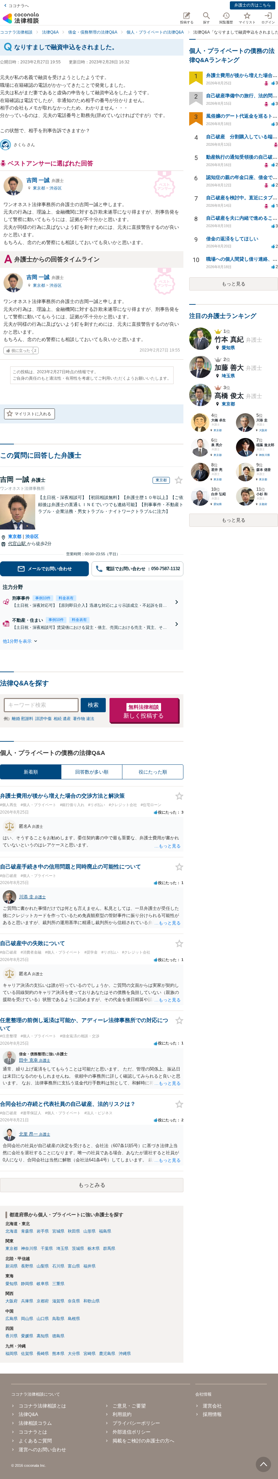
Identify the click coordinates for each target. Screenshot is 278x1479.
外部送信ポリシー (132, 1432)
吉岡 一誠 (45, 180)
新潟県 (11, 1266)
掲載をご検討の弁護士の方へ (143, 1440)
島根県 (74, 1318)
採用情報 (212, 1414)
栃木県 (93, 1248)
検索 (93, 705)
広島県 (11, 1318)
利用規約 (122, 1414)
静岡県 (27, 1283)
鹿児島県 (107, 1353)
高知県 (43, 1336)
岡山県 (27, 1318)
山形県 (89, 1231)
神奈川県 (29, 1248)
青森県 (27, 1231)
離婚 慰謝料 (22, 718)
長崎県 (43, 1353)
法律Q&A (28, 1414)
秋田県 (74, 1231)
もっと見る (233, 283)
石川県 (58, 1266)
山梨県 (43, 1266)
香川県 (11, 1336)
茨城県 (78, 1248)
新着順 (31, 772)
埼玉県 (62, 1248)
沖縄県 (125, 1353)
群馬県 (109, 1248)
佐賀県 (27, 1353)
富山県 (74, 1266)
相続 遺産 (62, 718)
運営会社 (212, 1405)
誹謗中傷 (43, 718)
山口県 (43, 1318)
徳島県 (58, 1336)
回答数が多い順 (91, 772)
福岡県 (11, 1353)
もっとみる (91, 1185)
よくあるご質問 (35, 1440)
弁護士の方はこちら (252, 5)
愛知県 (11, 1283)
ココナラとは (33, 1432)
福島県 (105, 1231)
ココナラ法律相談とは (42, 1405)
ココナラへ (18, 5)
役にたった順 (153, 772)
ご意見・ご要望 (129, 1405)
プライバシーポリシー (136, 1423)
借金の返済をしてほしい (232, 238)
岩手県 (43, 1231)
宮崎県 (89, 1353)
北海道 (11, 1231)
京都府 (43, 1301)
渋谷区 (55, 188)
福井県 (89, 1266)
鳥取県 (58, 1318)
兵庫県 (27, 1301)
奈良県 (74, 1301)
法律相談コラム (35, 1423)
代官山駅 (17, 543)
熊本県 (58, 1353)
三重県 (58, 1283)
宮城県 (58, 1231)
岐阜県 (43, 1283)
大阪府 (11, 1301)
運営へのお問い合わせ (42, 1449)
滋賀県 (58, 1301)
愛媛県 (27, 1336)
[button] (92, 641)
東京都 (39, 188)
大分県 (74, 1353)
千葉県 (47, 1248)
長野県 (27, 1266)
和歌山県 (91, 1301)
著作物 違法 (83, 718)
